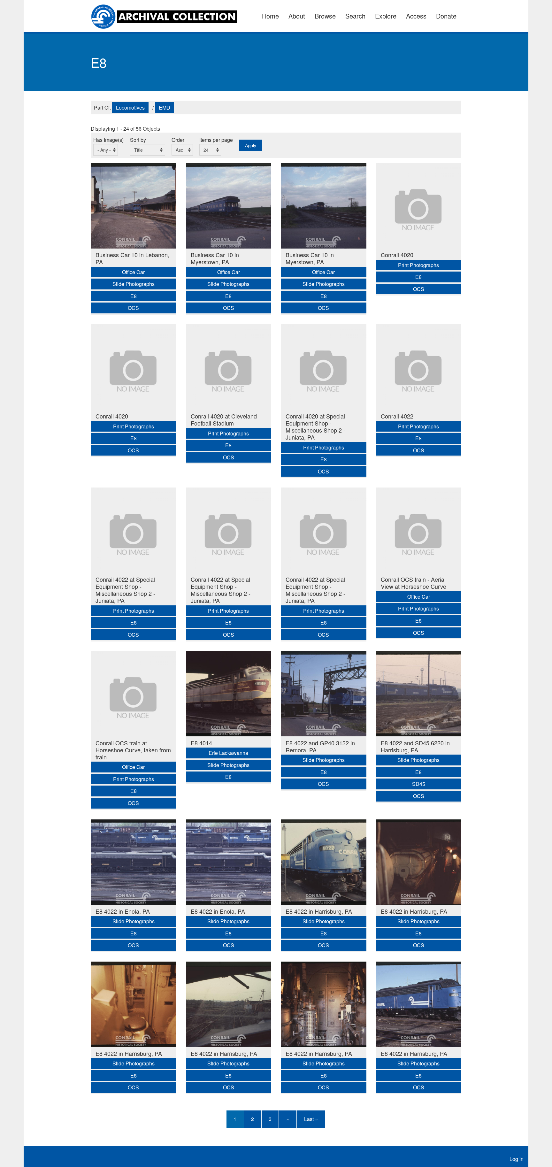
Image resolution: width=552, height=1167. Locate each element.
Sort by (138, 139)
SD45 (418, 783)
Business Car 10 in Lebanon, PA (132, 258)
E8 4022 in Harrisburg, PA (319, 911)
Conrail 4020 (397, 254)
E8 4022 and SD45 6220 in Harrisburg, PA (415, 746)
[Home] (168, 16)
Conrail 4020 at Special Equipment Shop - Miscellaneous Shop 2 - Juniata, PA (315, 426)
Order (178, 139)
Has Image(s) (108, 139)
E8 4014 (201, 743)
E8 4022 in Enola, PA (123, 911)
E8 (133, 296)
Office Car (133, 272)
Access (416, 15)
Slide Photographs (133, 284)
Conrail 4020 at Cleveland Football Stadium (224, 419)
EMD (164, 107)
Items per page (216, 139)
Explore (385, 15)
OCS (133, 307)
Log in (517, 1159)
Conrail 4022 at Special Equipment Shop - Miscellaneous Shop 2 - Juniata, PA (125, 589)
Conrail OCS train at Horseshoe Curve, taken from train (133, 750)
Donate (446, 15)
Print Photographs (418, 265)
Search (355, 15)
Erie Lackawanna (228, 752)
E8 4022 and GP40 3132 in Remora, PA (320, 746)
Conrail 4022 (397, 416)
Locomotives (130, 107)
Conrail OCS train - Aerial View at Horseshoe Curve (413, 582)
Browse (325, 15)
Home (270, 15)
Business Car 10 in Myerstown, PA (215, 258)
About (296, 15)
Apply (250, 145)
